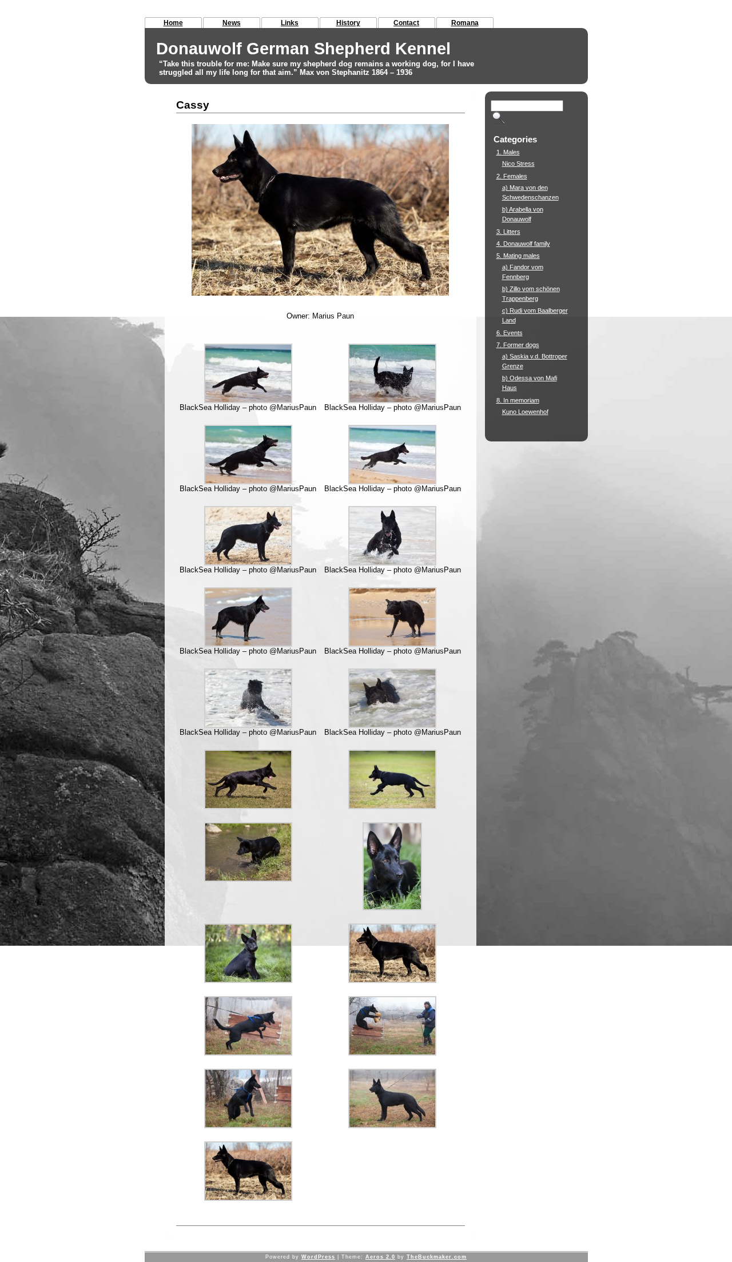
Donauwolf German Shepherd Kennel (303, 48)
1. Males (508, 152)
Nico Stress (518, 163)
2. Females (511, 176)
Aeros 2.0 (380, 1257)
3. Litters (508, 231)
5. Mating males (518, 255)
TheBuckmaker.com (437, 1257)
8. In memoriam (517, 400)
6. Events (509, 332)
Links (290, 23)
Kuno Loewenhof (525, 411)
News (231, 23)
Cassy (192, 105)
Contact (406, 23)
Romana (465, 23)
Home (173, 23)
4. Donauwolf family (523, 243)
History (348, 23)
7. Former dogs (517, 344)
